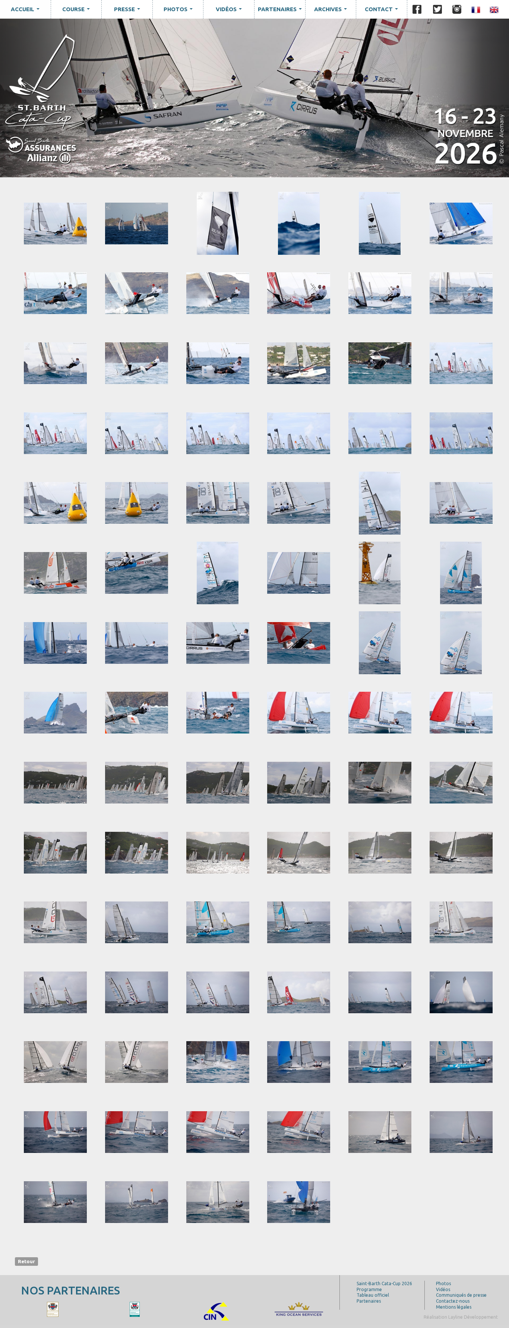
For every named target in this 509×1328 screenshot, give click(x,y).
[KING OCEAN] (46, 1308)
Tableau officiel (373, 1295)
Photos (180, 11)
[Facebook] (416, 9)
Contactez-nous (453, 1301)
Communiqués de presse (461, 1295)
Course (77, 11)
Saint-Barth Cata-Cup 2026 (384, 1283)
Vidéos (230, 11)
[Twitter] (437, 9)
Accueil (26, 11)
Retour (26, 1261)
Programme (369, 1289)
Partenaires (281, 11)
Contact (383, 11)
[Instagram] (456, 9)
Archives (332, 11)
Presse (128, 11)
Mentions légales (453, 1307)
